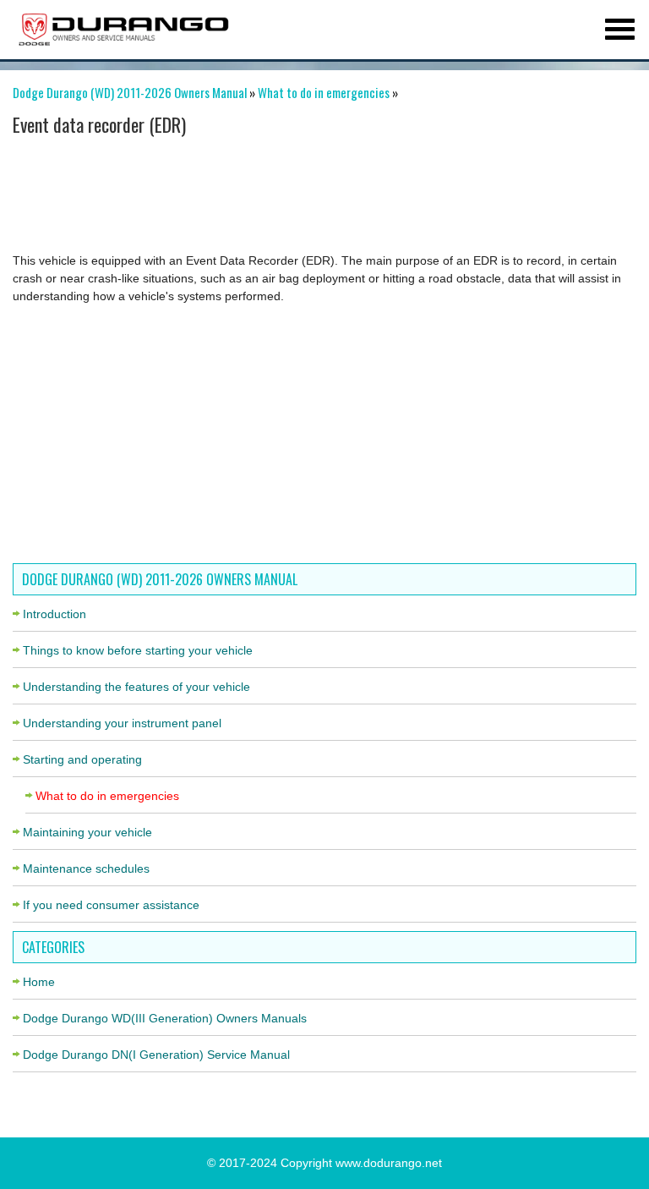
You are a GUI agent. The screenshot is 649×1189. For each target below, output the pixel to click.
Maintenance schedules (86, 868)
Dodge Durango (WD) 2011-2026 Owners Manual (130, 92)
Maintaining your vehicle (87, 832)
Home (39, 982)
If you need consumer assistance (111, 905)
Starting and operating (82, 759)
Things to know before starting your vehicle (138, 650)
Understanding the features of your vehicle (136, 686)
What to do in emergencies (324, 92)
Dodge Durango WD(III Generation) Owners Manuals (165, 1018)
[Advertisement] (318, 197)
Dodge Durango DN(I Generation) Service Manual (156, 1054)
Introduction (54, 614)
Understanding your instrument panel (122, 723)
